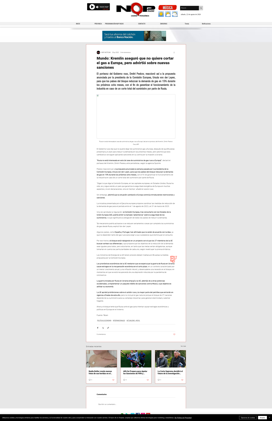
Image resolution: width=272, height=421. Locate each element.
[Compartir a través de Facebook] (98, 328)
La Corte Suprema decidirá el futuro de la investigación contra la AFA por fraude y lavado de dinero (170, 372)
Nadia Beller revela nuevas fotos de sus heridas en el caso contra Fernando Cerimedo (100, 372)
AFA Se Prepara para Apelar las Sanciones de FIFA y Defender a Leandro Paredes (135, 372)
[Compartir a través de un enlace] (108, 328)
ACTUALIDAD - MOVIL (133, 320)
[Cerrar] (269, 417)
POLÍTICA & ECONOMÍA (104, 320)
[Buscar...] (201, 8)
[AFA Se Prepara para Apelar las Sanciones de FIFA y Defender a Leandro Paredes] (136, 358)
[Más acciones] (174, 52)
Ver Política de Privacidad (183, 418)
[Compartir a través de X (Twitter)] (103, 328)
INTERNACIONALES (119, 320)
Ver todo (183, 346)
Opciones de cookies (248, 418)
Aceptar (262, 418)
